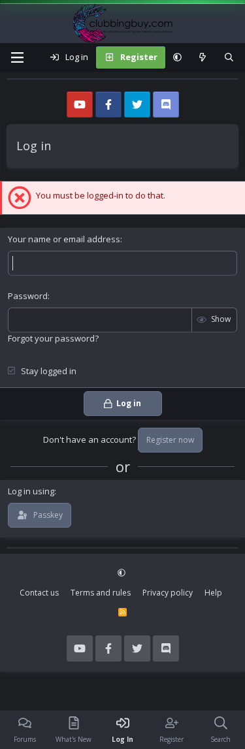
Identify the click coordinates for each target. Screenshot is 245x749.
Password (28, 296)
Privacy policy (167, 592)
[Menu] (17, 57)
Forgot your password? (53, 338)
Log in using (31, 491)
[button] (177, 57)
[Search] (229, 57)
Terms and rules (101, 592)
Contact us (39, 592)
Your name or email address (64, 239)
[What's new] (202, 57)
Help (213, 592)
